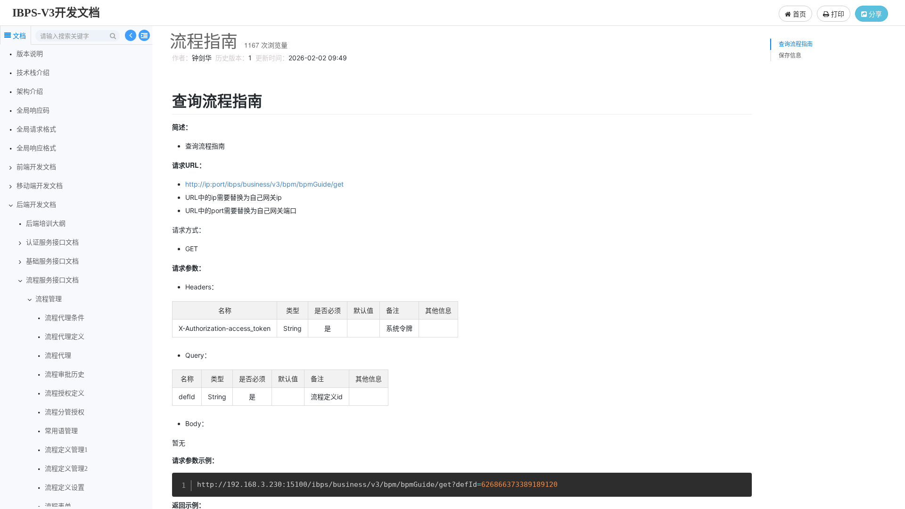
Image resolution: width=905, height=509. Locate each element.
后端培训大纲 (46, 223)
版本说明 (29, 53)
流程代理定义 (64, 336)
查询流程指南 (796, 44)
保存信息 (790, 55)
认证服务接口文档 (52, 242)
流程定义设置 (64, 487)
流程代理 (58, 355)
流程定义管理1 (66, 449)
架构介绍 (29, 91)
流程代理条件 (64, 317)
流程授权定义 (64, 393)
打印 (836, 13)
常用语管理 (61, 431)
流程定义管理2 (66, 468)
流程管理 (48, 299)
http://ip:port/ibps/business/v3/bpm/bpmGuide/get (264, 184)
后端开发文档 (36, 204)
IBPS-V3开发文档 (56, 13)
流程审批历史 (64, 374)
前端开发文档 (36, 167)
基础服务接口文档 (52, 261)
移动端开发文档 (39, 185)
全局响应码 (32, 110)
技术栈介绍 (32, 72)
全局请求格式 (36, 129)
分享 (874, 13)
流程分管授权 (64, 412)
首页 (798, 13)
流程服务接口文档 (52, 280)
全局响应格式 (36, 148)
